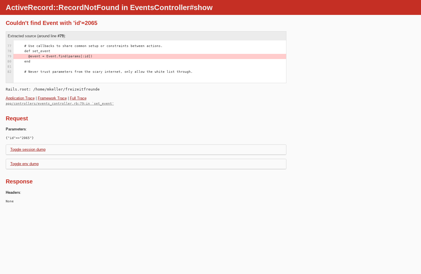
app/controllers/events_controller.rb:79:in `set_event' (60, 103)
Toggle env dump (24, 164)
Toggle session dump (28, 149)
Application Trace (20, 98)
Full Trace (78, 98)
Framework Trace (52, 98)
